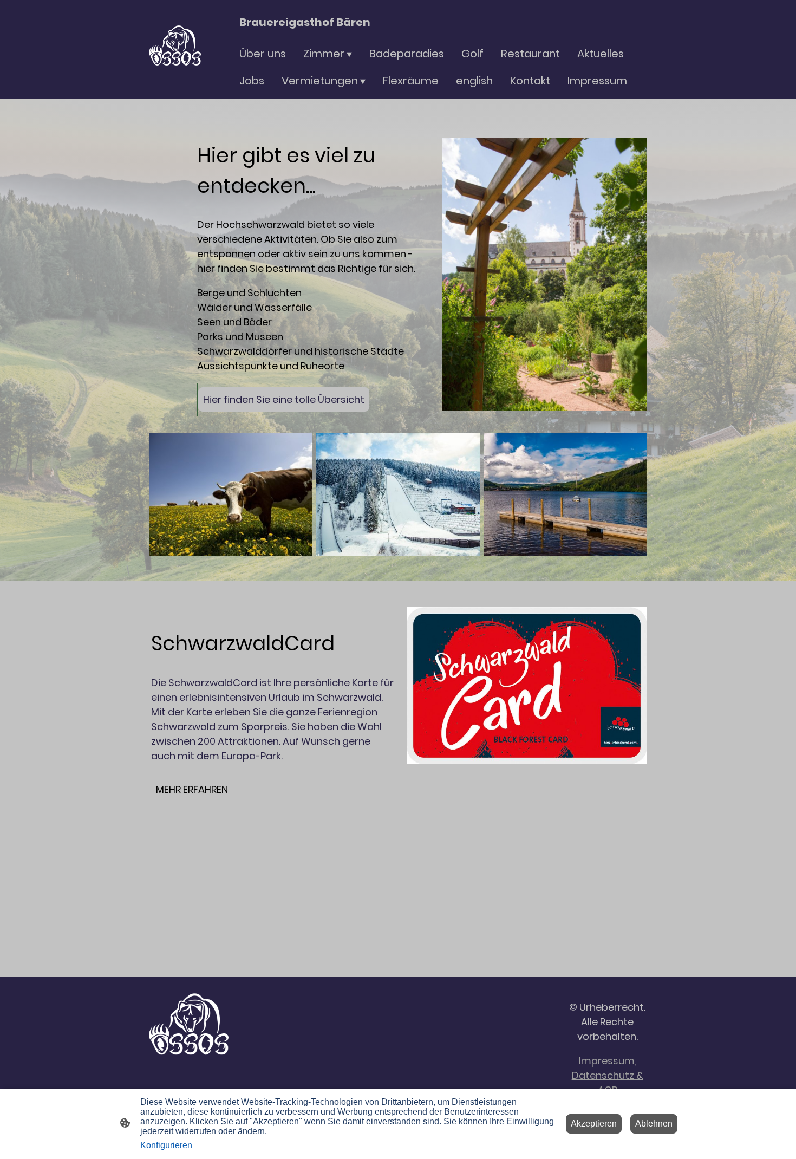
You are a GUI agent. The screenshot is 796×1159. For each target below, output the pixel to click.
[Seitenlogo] (175, 49)
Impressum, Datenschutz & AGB (607, 1075)
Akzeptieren (594, 1123)
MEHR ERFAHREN (192, 789)
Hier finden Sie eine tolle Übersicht (283, 399)
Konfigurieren (166, 1145)
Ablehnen (654, 1123)
